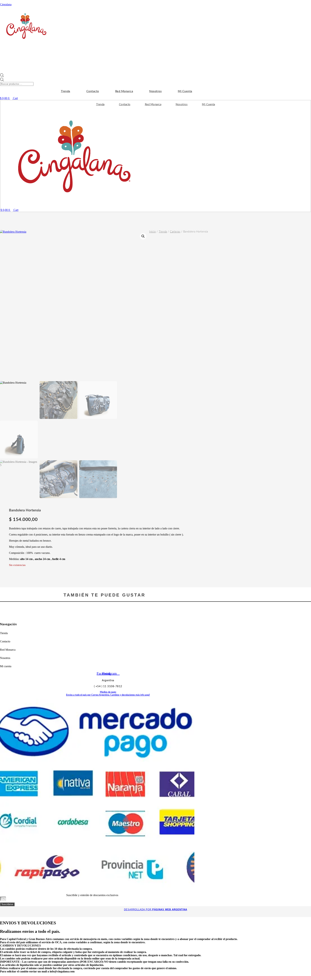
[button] (143, 236)
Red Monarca (124, 91)
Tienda (65, 91)
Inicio (152, 231)
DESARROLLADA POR (155, 909)
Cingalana (6, 4)
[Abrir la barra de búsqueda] (2, 76)
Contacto (92, 91)
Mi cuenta (185, 91)
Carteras (175, 231)
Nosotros (155, 91)
